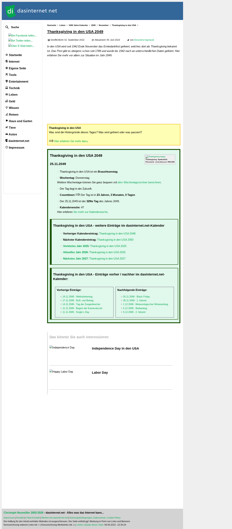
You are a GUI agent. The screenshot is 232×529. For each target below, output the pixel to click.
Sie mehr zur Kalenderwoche (90, 211)
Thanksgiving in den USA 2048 (117, 233)
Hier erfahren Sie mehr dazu (71, 141)
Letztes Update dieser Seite (89, 525)
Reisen (13, 114)
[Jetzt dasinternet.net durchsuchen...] (20, 27)
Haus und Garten (20, 121)
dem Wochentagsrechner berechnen (139, 182)
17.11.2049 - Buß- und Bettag (78, 300)
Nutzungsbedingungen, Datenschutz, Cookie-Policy (95, 517)
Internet (13, 61)
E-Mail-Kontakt (32, 517)
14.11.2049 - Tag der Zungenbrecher (81, 304)
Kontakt (20, 517)
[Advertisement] (114, 90)
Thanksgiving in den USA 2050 (115, 239)
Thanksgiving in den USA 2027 (107, 258)
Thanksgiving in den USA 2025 (108, 246)
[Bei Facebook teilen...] (23, 35)
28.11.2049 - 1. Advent (135, 300)
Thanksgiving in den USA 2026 (107, 252)
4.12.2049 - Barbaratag (135, 308)
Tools (12, 74)
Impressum (16, 147)
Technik (14, 88)
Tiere (12, 127)
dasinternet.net (18, 140)
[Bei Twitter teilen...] (21, 40)
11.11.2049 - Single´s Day (76, 312)
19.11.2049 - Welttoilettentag (77, 296)
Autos (12, 134)
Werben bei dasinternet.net (54, 517)
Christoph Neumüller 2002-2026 (23, 512)
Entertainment (18, 81)
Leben (13, 94)
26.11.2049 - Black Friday (136, 296)
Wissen (13, 107)
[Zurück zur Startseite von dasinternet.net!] (65, 11)
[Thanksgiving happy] (155, 157)
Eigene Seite (17, 68)
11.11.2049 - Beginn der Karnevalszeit (82, 308)
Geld (11, 101)
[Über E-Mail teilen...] (22, 45)
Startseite (15, 55)
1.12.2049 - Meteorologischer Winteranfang (145, 304)
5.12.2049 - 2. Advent (134, 312)
